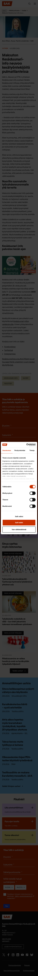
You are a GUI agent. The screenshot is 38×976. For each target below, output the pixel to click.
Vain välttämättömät (19, 529)
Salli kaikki (19, 522)
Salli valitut (19, 516)
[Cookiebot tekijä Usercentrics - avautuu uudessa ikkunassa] (27, 444)
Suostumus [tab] (6, 450)
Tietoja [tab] (32, 450)
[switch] (33, 493)
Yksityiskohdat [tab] (19, 450)
